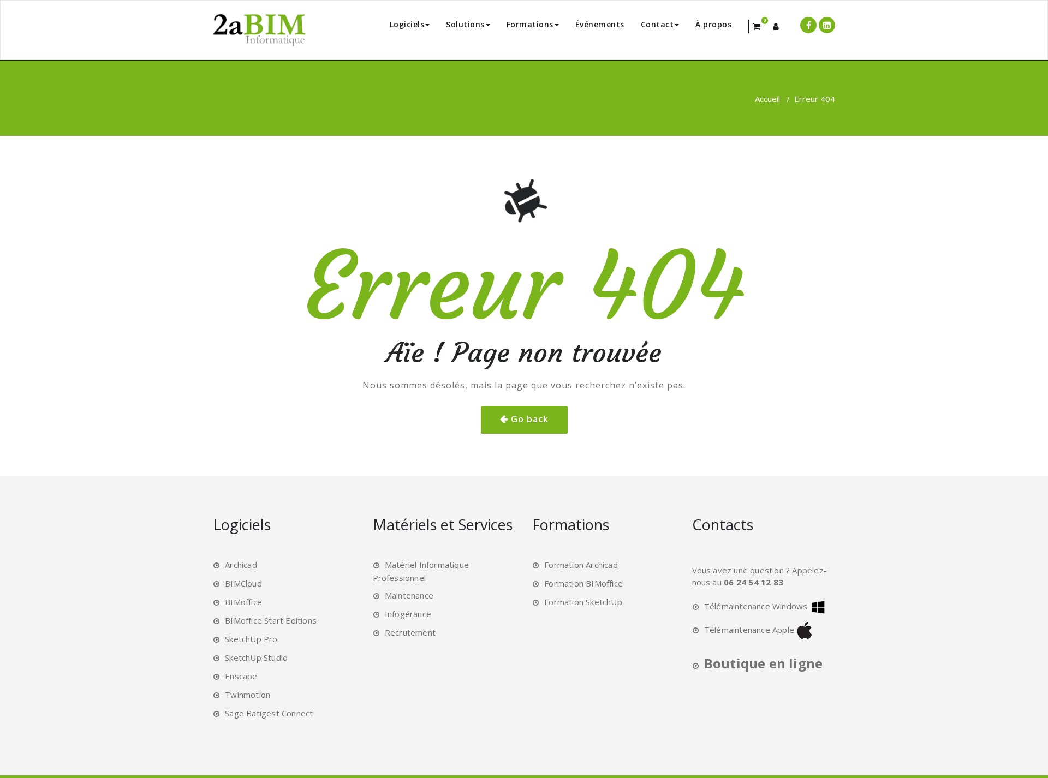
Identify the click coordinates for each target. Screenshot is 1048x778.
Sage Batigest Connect (269, 713)
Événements (599, 24)
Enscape (241, 676)
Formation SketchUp (583, 601)
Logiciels (407, 24)
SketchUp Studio (256, 657)
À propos (713, 24)
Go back (530, 419)
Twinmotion (247, 694)
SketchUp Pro (251, 638)
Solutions (465, 24)
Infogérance (408, 613)
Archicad (241, 564)
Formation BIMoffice (583, 583)
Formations (530, 24)
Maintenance (409, 595)
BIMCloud (243, 583)
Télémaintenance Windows (756, 606)
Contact (657, 24)
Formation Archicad (581, 564)
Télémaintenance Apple (749, 629)
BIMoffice (243, 601)
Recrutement (410, 632)
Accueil (767, 98)
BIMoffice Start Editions (271, 620)
